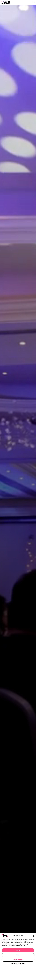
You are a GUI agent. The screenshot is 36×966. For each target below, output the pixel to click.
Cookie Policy (14, 963)
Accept (18, 950)
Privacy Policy (21, 963)
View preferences (18, 959)
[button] (33, 935)
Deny (18, 955)
